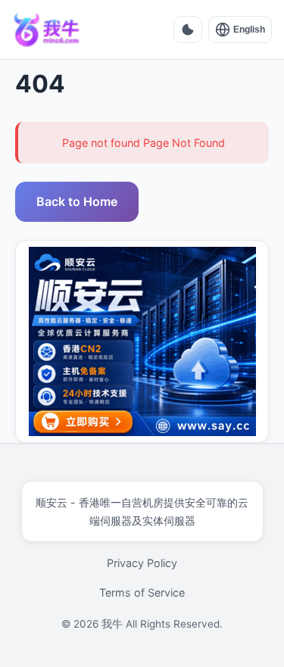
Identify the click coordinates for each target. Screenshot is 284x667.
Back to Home (76, 201)
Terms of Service (142, 592)
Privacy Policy (142, 562)
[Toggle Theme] (187, 29)
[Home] (47, 29)
